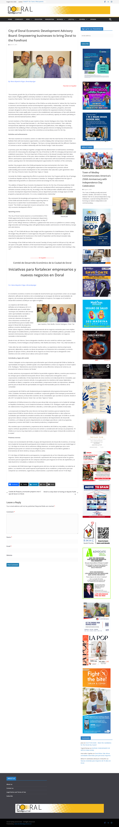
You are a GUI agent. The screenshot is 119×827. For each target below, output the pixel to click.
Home (10, 19)
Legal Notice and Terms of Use (16, 792)
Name (9, 537)
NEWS (28, 19)
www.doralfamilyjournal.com (23, 824)
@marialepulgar (31, 81)
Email (9, 546)
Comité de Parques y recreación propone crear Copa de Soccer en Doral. (25, 493)
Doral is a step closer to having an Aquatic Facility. (60, 493)
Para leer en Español (69, 86)
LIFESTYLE (71, 19)
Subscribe (10, 796)
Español (82, 19)
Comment (11, 512)
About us (9, 784)
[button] (31, 19)
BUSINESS (60, 19)
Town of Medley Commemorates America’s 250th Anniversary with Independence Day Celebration (96, 179)
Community (19, 19)
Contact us (10, 788)
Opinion (93, 19)
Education (38, 19)
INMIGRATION (49, 19)
